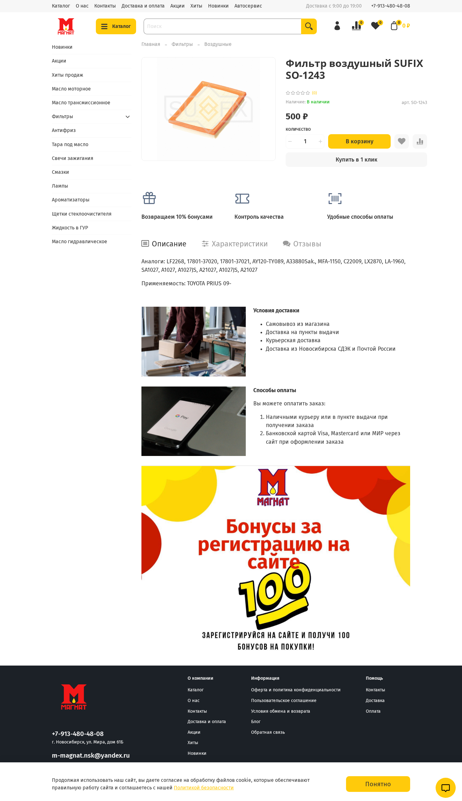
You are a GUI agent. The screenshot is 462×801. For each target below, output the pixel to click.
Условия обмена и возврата (280, 711)
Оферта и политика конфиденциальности (296, 690)
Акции (177, 6)
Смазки (60, 172)
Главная (150, 44)
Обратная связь (268, 732)
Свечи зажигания (72, 158)
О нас (82, 6)
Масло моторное (71, 89)
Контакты (105, 6)
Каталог (61, 6)
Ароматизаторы (71, 200)
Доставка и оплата (143, 6)
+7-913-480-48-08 (390, 6)
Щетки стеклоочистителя (82, 214)
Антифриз (64, 130)
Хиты (196, 6)
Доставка (375, 700)
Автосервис (248, 6)
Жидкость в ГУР (70, 228)
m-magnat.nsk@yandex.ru (91, 756)
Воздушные (218, 44)
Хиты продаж (67, 75)
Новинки (218, 6)
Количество (298, 129)
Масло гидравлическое (79, 241)
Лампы (60, 186)
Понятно (378, 784)
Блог (256, 721)
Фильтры (182, 44)
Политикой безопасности (204, 788)
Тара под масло (70, 144)
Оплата (373, 711)
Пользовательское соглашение (283, 700)
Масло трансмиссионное (81, 103)
